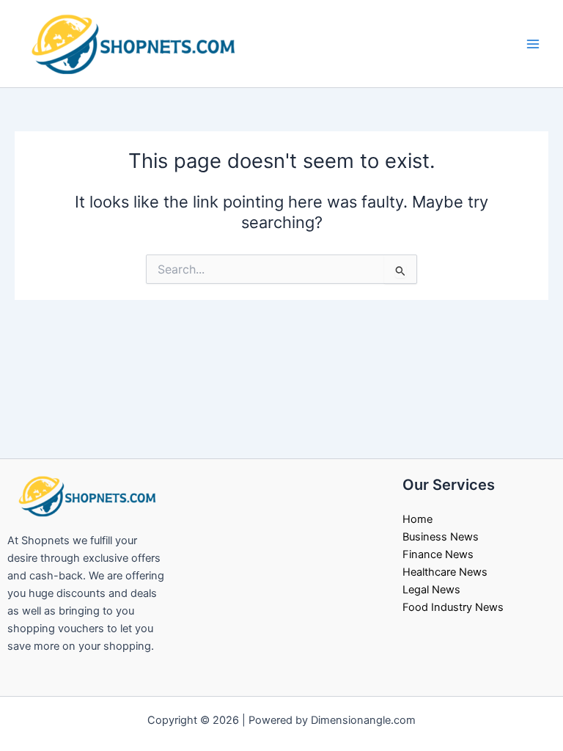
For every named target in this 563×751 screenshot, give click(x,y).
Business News (440, 536)
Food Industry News (453, 607)
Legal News (431, 589)
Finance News (438, 554)
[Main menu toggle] (533, 44)
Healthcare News (444, 572)
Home (417, 519)
